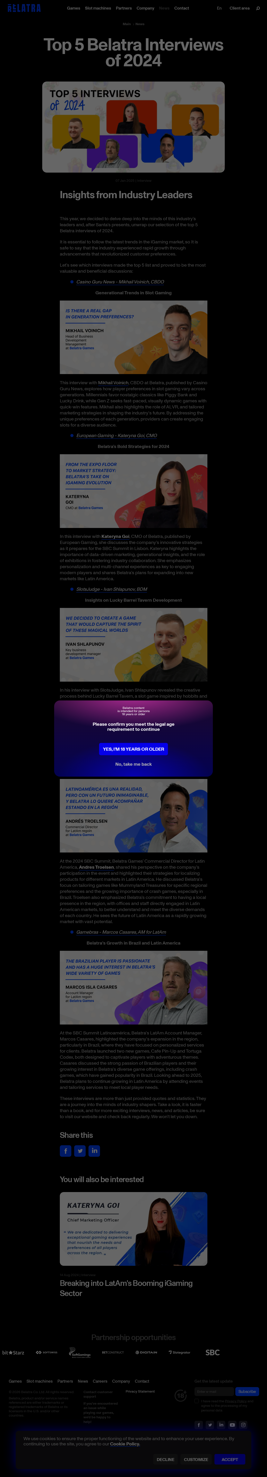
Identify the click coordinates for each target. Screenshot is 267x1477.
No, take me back (133, 764)
